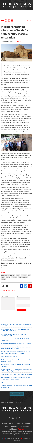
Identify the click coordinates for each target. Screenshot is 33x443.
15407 (3, 382)
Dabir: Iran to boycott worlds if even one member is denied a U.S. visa (15, 360)
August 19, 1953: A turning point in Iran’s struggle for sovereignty (16, 365)
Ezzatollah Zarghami (23, 277)
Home (4, 423)
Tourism (18, 41)
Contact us (18, 402)
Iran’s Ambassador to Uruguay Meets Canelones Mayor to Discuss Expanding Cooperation (16, 370)
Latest (3, 320)
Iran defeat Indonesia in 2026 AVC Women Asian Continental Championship (15, 329)
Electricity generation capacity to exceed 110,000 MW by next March (16, 386)
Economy (19, 423)
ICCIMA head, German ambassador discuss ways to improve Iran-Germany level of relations (15, 352)
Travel (29, 275)
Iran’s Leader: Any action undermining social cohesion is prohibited (16, 325)
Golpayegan (23, 275)
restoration (3, 279)
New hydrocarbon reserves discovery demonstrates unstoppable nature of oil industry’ (15, 347)
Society (11, 423)
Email (17, 303)
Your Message (4, 296)
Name (17, 296)
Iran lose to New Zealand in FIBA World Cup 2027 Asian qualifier (15, 339)
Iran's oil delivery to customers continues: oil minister (16, 343)
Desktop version (16, 394)
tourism (2, 277)
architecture (14, 277)
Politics (28, 423)
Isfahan (17, 275)
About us (3, 402)
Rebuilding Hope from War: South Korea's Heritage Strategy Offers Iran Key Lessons (15, 378)
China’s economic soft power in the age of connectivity (16, 374)
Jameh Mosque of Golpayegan (7, 275)
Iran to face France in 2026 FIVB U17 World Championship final (13, 334)
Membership (10, 402)
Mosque (8, 277)
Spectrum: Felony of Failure (9, 356)
